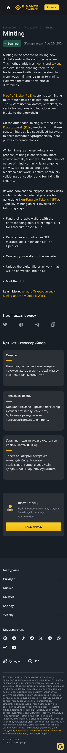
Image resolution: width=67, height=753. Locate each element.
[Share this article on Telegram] (37, 324)
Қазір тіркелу (33, 526)
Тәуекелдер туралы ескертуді (45, 730)
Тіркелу (52, 7)
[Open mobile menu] (63, 7)
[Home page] (27, 7)
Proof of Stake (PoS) (17, 95)
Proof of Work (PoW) (17, 127)
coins (41, 63)
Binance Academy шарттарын (25, 733)
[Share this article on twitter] (5, 324)
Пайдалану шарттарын (15, 730)
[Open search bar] (41, 7)
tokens (56, 63)
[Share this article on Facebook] (21, 324)
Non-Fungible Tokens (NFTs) (39, 199)
